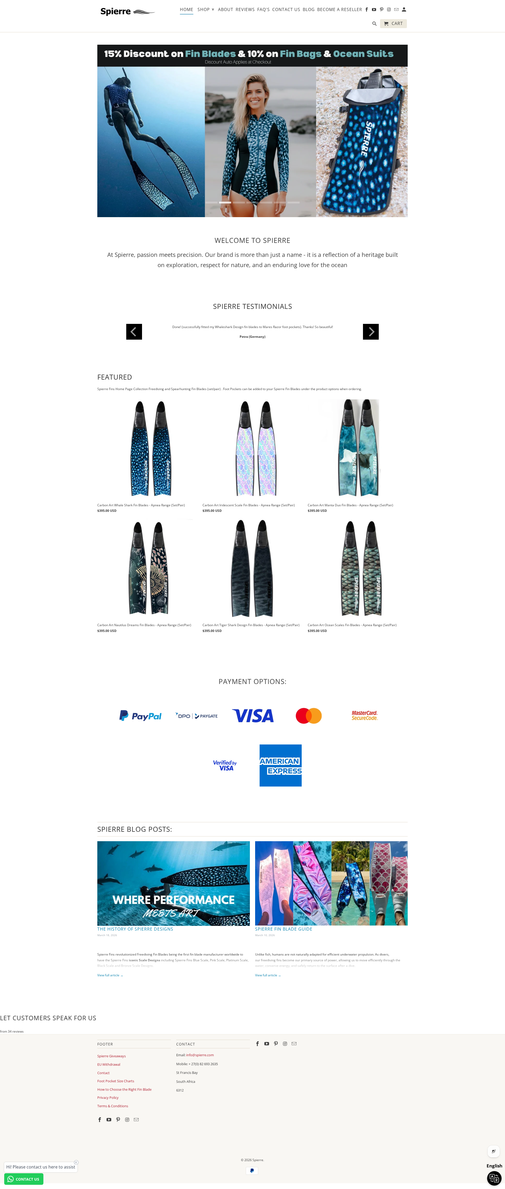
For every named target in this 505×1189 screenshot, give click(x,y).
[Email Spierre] (137, 1119)
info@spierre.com (200, 1055)
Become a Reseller (339, 9)
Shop (206, 9)
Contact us (286, 9)
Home (186, 9)
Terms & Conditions (112, 1106)
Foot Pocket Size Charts (115, 1081)
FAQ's (263, 9)
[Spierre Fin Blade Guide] (331, 883)
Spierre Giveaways (111, 1056)
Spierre (257, 1160)
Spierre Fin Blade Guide (283, 929)
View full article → (110, 975)
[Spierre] (126, 11)
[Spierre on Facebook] (100, 1119)
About (225, 9)
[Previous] (134, 332)
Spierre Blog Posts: (134, 829)
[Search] (374, 24)
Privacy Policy (108, 1097)
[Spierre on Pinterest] (119, 1119)
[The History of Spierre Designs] (173, 883)
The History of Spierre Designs (135, 929)
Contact (103, 1072)
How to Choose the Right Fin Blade (124, 1089)
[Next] (371, 332)
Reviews (245, 9)
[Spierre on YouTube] (109, 1119)
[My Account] (404, 10)
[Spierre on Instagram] (127, 1119)
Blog (309, 9)
